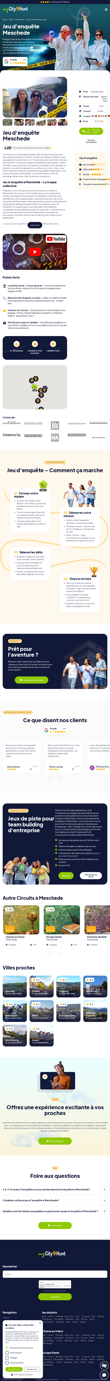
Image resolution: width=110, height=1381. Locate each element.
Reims (92, 1319)
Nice (94, 1316)
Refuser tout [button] (32, 1369)
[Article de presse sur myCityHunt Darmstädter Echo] (77, 423)
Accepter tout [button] (14, 1369)
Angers (83, 1322)
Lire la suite (35, 225)
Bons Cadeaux (57, 1141)
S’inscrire (55, 1296)
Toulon (59, 1340)
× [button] (40, 1323)
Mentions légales (77, 1379)
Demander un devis (91, 875)
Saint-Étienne (48, 1322)
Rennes (84, 1319)
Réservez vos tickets (33, 680)
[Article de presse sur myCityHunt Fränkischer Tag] (11, 435)
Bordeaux (69, 1319)
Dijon (68, 1322)
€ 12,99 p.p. (92, 131)
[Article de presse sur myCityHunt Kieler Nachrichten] (77, 435)
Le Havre (100, 1338)
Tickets (6, 1318)
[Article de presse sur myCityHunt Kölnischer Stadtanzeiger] (98, 438)
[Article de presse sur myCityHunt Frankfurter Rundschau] (98, 422)
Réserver (66, 875)
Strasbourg (47, 1319)
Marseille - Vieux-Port (65, 1316)
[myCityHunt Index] (18, 9)
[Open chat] (104, 1375)
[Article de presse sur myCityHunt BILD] (55, 425)
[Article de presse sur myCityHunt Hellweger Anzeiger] (55, 438)
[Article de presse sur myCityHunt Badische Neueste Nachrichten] (11, 422)
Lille (77, 1319)
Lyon (78, 1316)
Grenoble (60, 1322)
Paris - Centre (48, 1316)
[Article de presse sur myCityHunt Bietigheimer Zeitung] (33, 423)
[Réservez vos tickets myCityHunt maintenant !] (104, 1365)
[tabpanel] (17, 346)
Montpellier (58, 1319)
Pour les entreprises (91, 141)
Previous (50, 778)
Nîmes (75, 1322)
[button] (22, 1374)
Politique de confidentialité (55, 1291)
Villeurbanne (47, 1343)
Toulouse (86, 1316)
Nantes (101, 1316)
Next (59, 778)
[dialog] (23, 1349)
